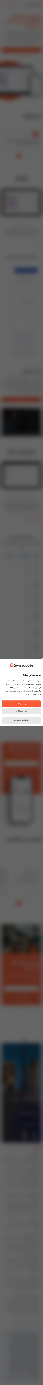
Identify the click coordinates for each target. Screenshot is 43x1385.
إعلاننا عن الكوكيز (31, 694)
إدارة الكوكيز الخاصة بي (21, 720)
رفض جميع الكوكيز (21, 711)
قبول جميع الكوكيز (21, 704)
